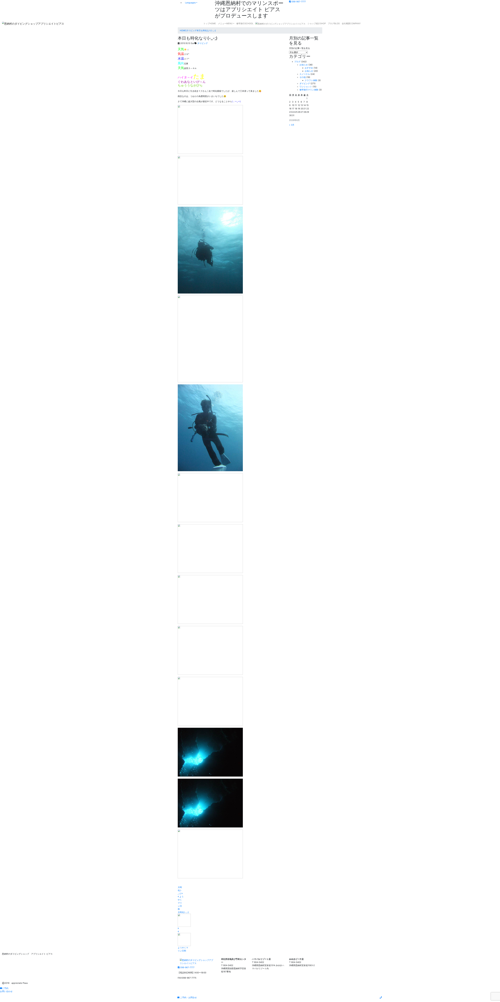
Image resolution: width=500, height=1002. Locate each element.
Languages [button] (190, 2)
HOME (209, 23)
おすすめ (309, 68)
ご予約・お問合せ (188, 997)
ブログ (297, 61)
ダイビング (202, 43)
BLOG (334, 23)
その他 (302, 77)
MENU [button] (225, 23)
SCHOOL (244, 23)
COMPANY (351, 23)
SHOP (317, 23)
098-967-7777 (298, 1)
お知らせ (303, 64)
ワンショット (305, 86)
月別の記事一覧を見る (299, 48)
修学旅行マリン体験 (308, 89)
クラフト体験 (311, 80)
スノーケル (304, 74)
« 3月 (291, 125)
